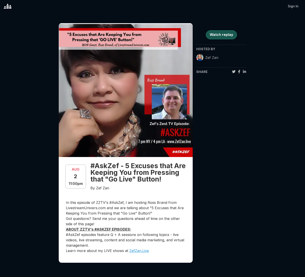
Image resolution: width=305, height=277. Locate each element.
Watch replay (221, 34)
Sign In (293, 6)
